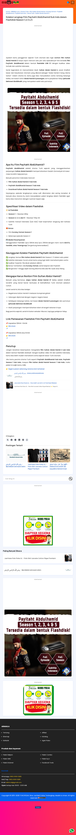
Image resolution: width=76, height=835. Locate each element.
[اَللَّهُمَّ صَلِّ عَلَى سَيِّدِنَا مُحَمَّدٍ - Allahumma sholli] (60, 455)
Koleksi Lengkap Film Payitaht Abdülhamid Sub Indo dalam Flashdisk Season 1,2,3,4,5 (36, 18)
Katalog (45, 737)
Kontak (4, 771)
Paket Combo (47, 755)
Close (38, 807)
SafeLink (6, 740)
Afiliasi (44, 733)
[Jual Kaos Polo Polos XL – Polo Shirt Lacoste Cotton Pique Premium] (38, 455)
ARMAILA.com (15, 12)
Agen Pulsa (46, 740)
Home (8, 12)
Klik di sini (11, 326)
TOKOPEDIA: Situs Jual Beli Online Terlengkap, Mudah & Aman (43, 795)
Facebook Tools (48, 763)
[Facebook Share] (11, 440)
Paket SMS (7, 759)
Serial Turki (30, 13)
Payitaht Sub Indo (20, 13)
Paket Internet (8, 763)
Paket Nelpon (8, 755)
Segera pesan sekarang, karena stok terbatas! (26, 369)
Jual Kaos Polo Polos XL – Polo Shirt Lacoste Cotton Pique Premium (35, 383)
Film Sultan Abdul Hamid (37, 12)
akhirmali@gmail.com (14, 782)
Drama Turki (25, 12)
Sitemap (6, 737)
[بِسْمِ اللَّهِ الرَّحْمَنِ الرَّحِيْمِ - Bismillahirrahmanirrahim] (16, 455)
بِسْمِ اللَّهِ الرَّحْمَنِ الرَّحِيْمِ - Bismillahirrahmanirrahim (29, 373)
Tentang (6, 733)
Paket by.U (46, 759)
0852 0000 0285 (15, 776)
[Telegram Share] (15, 440)
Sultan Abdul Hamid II (42, 13)
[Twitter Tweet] (7, 440)
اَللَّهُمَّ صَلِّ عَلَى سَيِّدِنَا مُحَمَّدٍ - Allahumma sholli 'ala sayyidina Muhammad (59, 466)
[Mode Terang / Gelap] (68, 2)
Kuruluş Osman (51, 12)
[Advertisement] (38, 41)
